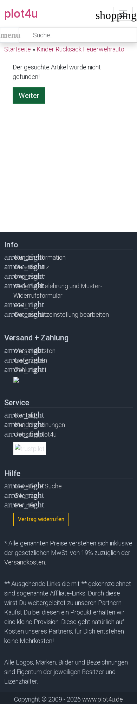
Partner (25, 505)
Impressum (30, 276)
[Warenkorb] (101, 16)
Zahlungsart (31, 369)
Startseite (17, 49)
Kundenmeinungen (40, 424)
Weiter (29, 95)
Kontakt (25, 415)
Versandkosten (35, 350)
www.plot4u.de (102, 699)
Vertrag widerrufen (41, 519)
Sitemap (26, 495)
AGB (21, 305)
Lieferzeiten (31, 360)
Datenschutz (32, 267)
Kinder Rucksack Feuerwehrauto (80, 49)
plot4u (21, 13)
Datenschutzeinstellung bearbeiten (62, 314)
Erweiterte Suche (38, 486)
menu (9, 34)
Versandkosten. (25, 562)
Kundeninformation (40, 257)
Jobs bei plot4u (36, 434)
